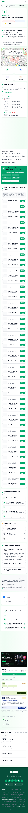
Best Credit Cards (6, 174)
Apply (22, 201)
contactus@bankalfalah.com (10, 96)
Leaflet (18, 65)
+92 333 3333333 (20, 21)
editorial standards (20, 806)
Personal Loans (15, 174)
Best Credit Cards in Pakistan (10, 181)
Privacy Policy (5, 810)
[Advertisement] (14, 132)
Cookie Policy (17, 810)
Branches (3, 5)
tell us (3, 588)
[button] (14, 57)
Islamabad (14, 5)
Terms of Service (11, 810)
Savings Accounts (6, 177)
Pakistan (9, 5)
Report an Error (23, 810)
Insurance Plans (16, 177)
